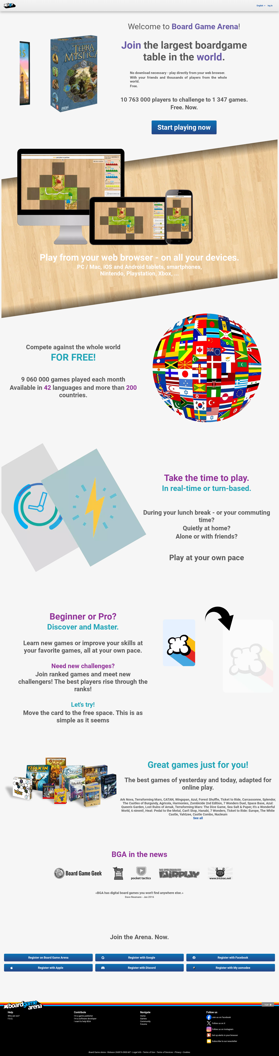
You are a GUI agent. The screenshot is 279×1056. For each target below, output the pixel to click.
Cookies (186, 1052)
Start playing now (184, 127)
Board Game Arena (97, 1052)
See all (198, 818)
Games (143, 1018)
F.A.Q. (10, 1018)
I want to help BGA (82, 1021)
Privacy (178, 1052)
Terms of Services (165, 1052)
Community (145, 1021)
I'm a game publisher (83, 1016)
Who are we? (14, 1016)
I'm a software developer (85, 1018)
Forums (143, 1024)
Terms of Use (149, 1052)
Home (143, 1016)
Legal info (136, 1052)
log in (270, 6)
